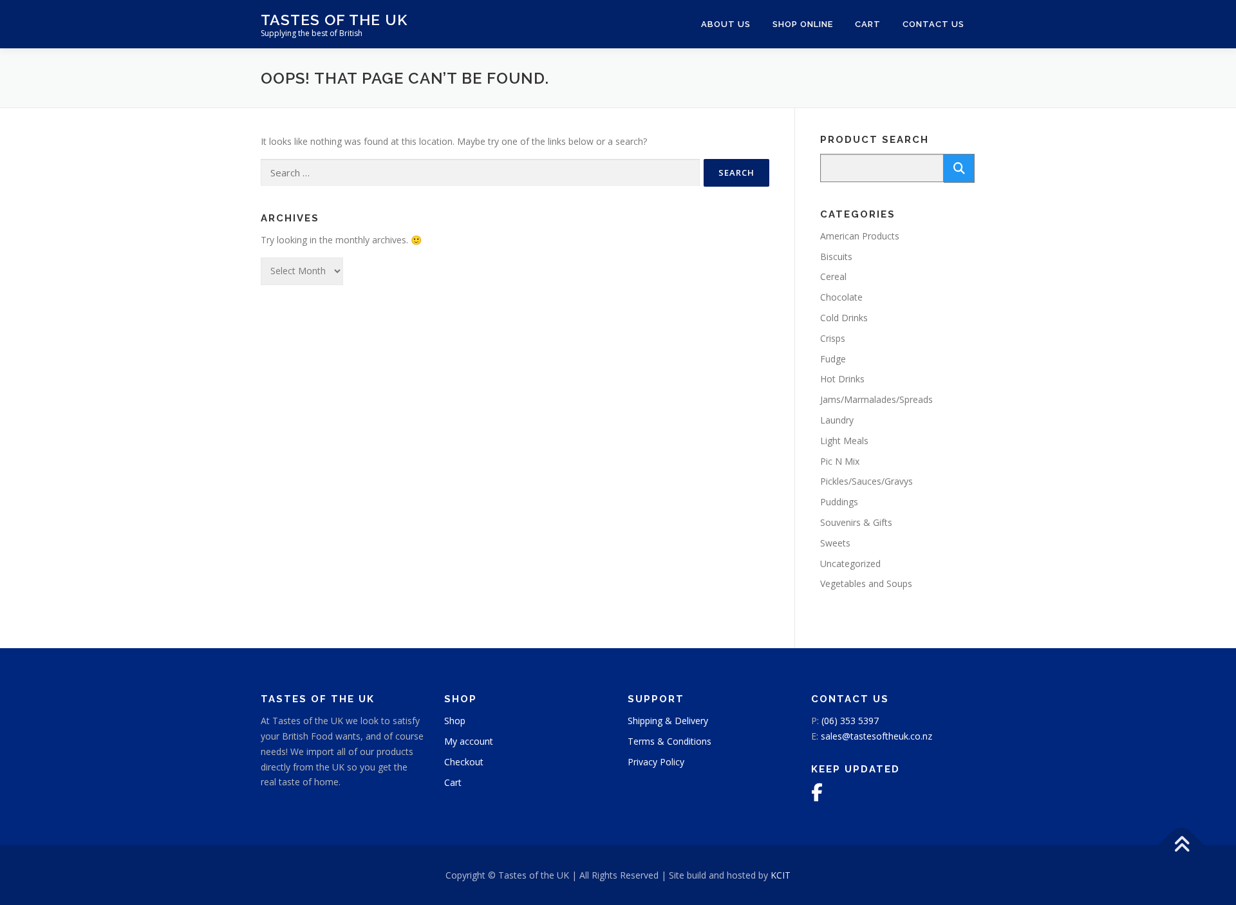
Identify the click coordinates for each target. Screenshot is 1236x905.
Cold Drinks (844, 318)
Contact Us (933, 24)
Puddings (839, 502)
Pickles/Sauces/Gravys (866, 481)
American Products (859, 236)
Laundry (837, 420)
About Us (726, 24)
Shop (454, 720)
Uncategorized (850, 563)
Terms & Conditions (669, 741)
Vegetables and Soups (866, 583)
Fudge (833, 359)
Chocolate (841, 297)
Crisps (832, 338)
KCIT (781, 875)
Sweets (835, 543)
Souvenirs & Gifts (856, 522)
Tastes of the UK (334, 19)
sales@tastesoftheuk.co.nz (876, 736)
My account (468, 741)
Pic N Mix (839, 461)
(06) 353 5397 (850, 720)
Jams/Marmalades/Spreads (876, 399)
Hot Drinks (842, 379)
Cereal (833, 276)
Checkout (463, 762)
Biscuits (836, 256)
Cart (868, 24)
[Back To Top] (1181, 845)
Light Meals (844, 440)
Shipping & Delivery (668, 720)
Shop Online (802, 24)
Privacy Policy (656, 762)
